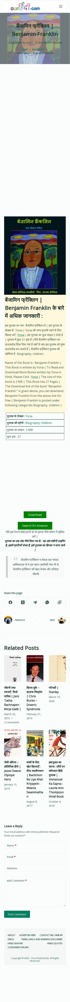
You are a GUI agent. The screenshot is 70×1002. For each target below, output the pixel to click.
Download (35, 515)
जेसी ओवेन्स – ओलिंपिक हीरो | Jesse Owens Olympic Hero (12, 770)
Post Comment (17, 914)
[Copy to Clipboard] (59, 602)
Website (12, 868)
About (11, 935)
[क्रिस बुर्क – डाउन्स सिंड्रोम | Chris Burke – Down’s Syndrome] (35, 668)
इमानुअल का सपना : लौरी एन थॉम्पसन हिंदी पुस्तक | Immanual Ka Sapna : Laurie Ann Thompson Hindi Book (57, 779)
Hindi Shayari (15, 943)
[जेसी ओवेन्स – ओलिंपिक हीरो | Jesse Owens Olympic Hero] (12, 743)
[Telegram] (35, 602)
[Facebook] (10, 602)
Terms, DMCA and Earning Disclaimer (41, 939)
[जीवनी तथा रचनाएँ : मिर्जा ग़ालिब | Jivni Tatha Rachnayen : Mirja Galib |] (12, 668)
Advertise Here (27, 935)
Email (11, 857)
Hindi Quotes (54, 943)
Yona (20, 335)
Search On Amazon (35, 526)
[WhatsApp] (47, 602)
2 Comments (11, 722)
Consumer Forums (18, 947)
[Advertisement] (35, 109)
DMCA (11, 939)
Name (11, 845)
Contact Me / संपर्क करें (51, 935)
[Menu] (60, 6)
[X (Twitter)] (23, 602)
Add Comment (17, 880)
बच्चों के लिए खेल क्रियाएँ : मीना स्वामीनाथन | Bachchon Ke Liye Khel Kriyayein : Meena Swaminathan (35, 779)
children (57, 42)
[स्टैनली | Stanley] (57, 668)
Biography (45, 42)
